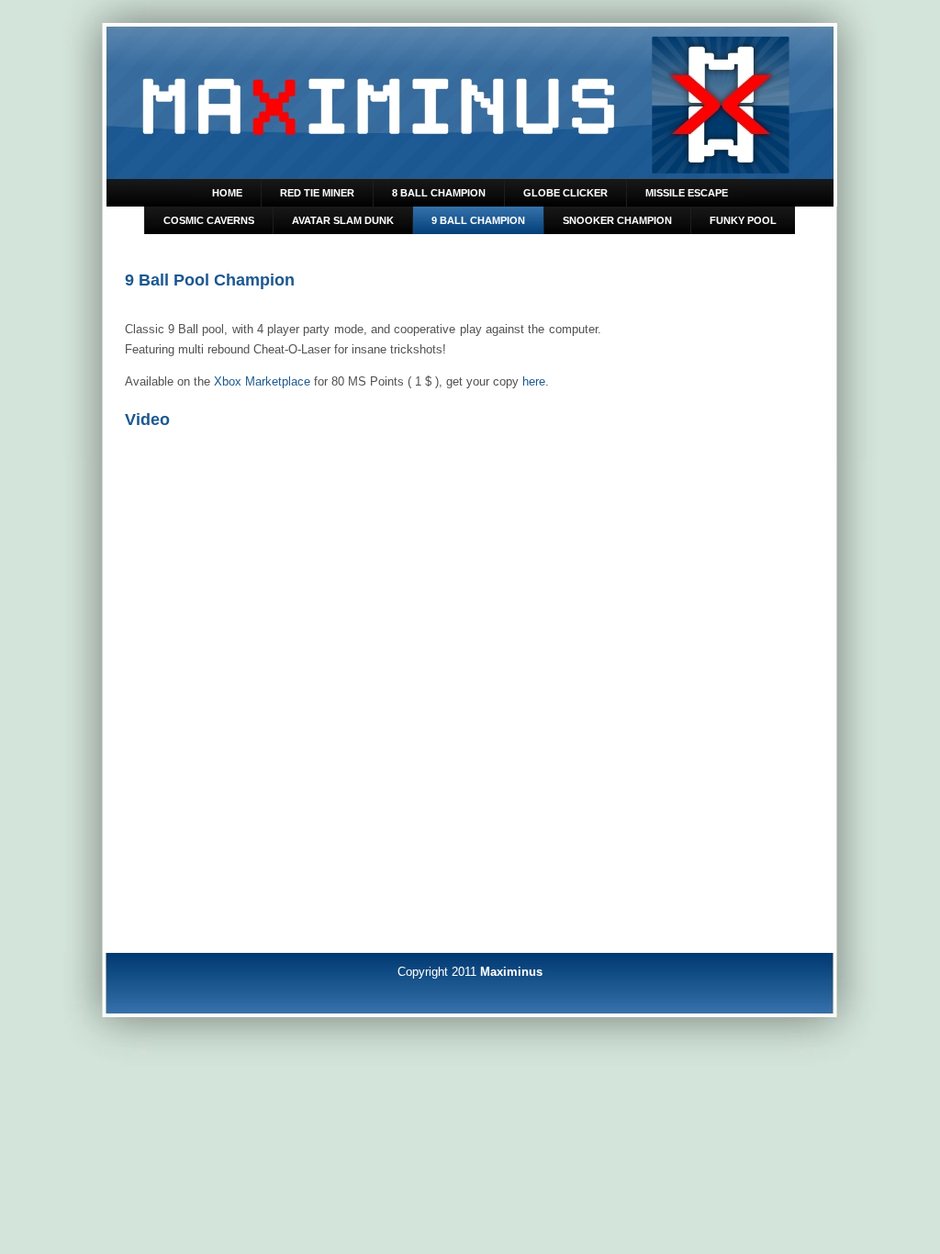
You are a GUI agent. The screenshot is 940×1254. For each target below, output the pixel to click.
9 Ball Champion (478, 220)
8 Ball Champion (439, 192)
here (533, 381)
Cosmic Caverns (208, 220)
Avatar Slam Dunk (343, 220)
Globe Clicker (565, 192)
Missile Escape (686, 192)
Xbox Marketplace (262, 381)
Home (227, 192)
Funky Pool (743, 220)
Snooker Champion (617, 220)
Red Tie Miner (317, 192)
